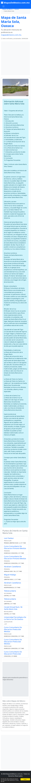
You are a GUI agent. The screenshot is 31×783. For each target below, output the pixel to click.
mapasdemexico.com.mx (11, 35)
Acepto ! (25, 779)
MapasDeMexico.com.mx (17, 2)
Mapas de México (7, 9)
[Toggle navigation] (3, 6)
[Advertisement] (15, 58)
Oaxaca (16, 9)
